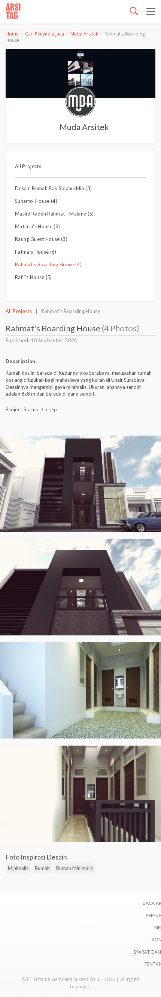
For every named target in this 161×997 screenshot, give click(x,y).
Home (12, 34)
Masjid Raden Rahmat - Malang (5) (54, 214)
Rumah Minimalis (74, 868)
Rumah (42, 868)
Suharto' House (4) (36, 201)
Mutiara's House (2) (37, 226)
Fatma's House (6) (36, 252)
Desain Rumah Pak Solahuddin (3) (53, 188)
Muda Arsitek (84, 34)
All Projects (28, 166)
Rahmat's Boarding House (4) (48, 264)
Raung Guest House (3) (41, 239)
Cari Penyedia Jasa (44, 34)
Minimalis (18, 868)
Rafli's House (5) (33, 277)
